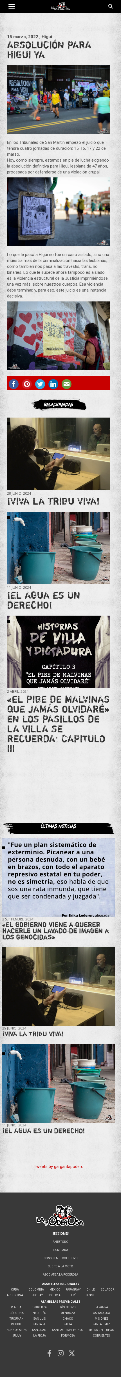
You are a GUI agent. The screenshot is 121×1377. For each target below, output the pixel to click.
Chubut (17, 1324)
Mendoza (67, 1313)
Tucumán (17, 1318)
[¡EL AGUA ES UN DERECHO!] (58, 547)
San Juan (39, 1330)
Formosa (68, 1335)
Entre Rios (39, 1307)
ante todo (60, 1241)
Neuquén (39, 1313)
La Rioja (39, 1335)
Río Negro (68, 1307)
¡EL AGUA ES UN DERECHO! (43, 600)
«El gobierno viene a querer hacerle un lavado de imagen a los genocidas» (55, 930)
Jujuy (16, 1335)
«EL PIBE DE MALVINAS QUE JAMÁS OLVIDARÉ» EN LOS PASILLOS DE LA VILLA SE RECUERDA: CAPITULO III (58, 723)
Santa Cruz (101, 1324)
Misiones (101, 1318)
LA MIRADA (60, 1250)
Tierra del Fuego (101, 1330)
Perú (73, 1295)
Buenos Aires (16, 1330)
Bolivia (54, 1295)
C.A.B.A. (16, 1307)
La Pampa (101, 1307)
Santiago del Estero (67, 1330)
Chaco (68, 1318)
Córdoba (17, 1313)
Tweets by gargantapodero (59, 1166)
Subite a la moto (60, 1266)
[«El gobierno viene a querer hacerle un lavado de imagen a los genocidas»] (58, 877)
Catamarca (101, 1313)
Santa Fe (39, 1324)
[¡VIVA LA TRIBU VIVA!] (58, 453)
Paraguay (73, 1289)
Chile (90, 1289)
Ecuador (107, 1289)
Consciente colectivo (61, 1258)
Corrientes (101, 1335)
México (55, 1289)
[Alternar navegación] (11, 6)
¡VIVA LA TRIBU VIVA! (53, 501)
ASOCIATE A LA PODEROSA (60, 1274)
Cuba (15, 1289)
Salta (68, 1324)
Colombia (36, 1289)
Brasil (90, 1295)
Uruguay (36, 1295)
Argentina (15, 1295)
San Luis (39, 1318)
